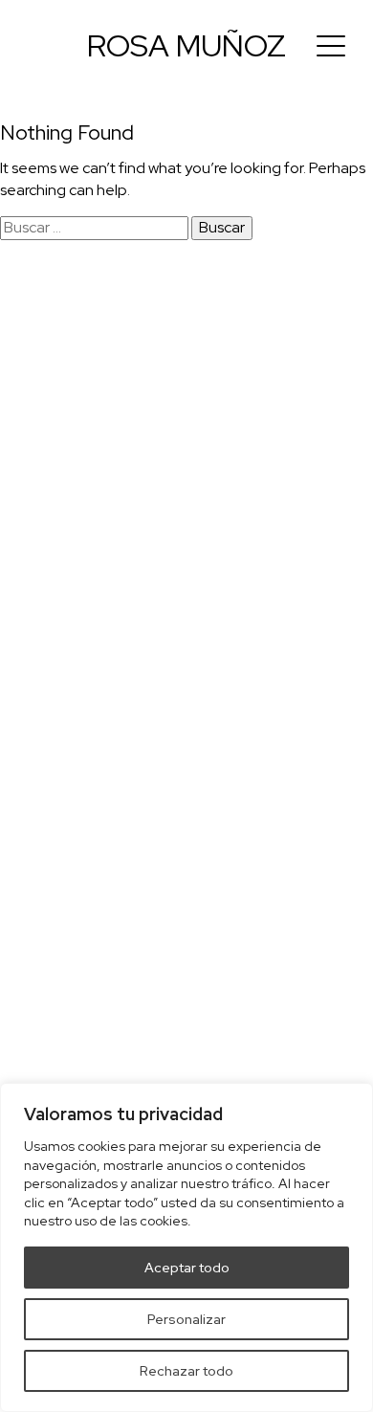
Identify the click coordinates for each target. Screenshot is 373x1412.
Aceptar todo (187, 1267)
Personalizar (186, 1319)
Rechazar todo (186, 1370)
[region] (186, 1247)
